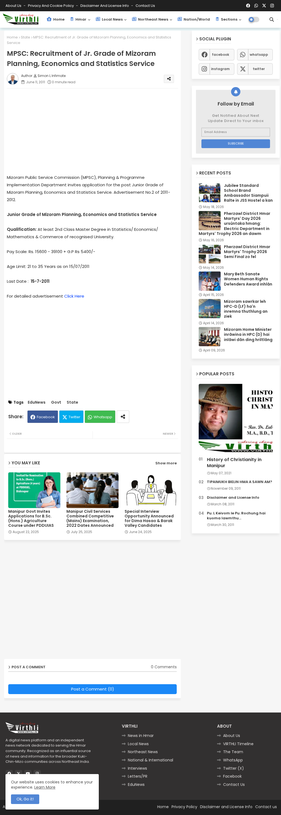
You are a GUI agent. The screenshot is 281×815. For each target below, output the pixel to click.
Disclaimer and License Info (105, 5)
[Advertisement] (98, 131)
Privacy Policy (184, 807)
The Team (233, 752)
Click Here (74, 296)
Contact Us (234, 784)
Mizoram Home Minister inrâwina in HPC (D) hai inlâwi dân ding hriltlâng (248, 334)
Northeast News (152, 19)
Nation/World (196, 19)
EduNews (37, 402)
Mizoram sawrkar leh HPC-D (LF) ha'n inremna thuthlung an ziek (246, 309)
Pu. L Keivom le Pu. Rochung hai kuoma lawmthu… (236, 516)
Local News (112, 19)
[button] (271, 19)
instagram (220, 68)
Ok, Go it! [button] (25, 799)
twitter (259, 68)
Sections (228, 19)
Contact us (145, 5)
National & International (150, 760)
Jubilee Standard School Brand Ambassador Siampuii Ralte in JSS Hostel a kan (248, 193)
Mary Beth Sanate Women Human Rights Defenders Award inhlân (248, 279)
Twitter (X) (233, 768)
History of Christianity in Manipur (234, 463)
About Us (13, 5)
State (25, 37)
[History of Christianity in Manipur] (236, 419)
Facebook (46, 417)
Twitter (74, 417)
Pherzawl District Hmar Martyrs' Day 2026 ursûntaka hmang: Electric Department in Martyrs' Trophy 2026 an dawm (234, 223)
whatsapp (259, 54)
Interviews (137, 768)
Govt (56, 402)
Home (58, 19)
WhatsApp (233, 760)
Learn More (44, 787)
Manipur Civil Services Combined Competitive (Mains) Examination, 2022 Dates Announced (90, 518)
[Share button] (123, 417)
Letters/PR (137, 776)
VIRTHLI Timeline (238, 744)
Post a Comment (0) (92, 689)
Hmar (80, 19)
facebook (220, 54)
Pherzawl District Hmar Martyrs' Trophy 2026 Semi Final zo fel (247, 251)
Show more (166, 463)
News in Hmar (141, 735)
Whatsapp (103, 417)
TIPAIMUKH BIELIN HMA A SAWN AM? (239, 481)
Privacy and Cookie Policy (51, 5)
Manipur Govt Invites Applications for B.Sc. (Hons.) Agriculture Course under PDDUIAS (31, 518)
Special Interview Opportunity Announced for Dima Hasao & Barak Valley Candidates (149, 518)
